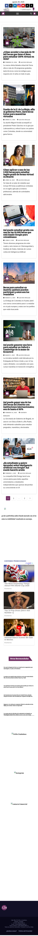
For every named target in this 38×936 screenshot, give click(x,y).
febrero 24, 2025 (11, 412)
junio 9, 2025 (9, 240)
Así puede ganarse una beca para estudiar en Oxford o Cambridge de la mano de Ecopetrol (17, 348)
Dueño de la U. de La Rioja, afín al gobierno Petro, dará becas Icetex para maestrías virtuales (19, 113)
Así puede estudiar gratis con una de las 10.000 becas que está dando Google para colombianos (18, 233)
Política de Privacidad (25, 931)
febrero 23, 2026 (11, 62)
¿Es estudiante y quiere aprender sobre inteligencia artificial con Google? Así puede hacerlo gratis (17, 466)
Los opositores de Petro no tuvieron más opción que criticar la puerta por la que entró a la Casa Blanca (18, 686)
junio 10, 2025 (10, 180)
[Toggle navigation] (17, 13)
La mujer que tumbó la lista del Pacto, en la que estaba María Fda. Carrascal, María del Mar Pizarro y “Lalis (18, 677)
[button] (31, 13)
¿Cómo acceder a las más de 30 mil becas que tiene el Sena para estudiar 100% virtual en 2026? (19, 55)
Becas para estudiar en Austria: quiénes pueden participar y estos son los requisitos (16, 291)
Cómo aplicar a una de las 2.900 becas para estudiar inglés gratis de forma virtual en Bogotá (18, 173)
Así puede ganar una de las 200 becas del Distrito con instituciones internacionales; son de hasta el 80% (18, 406)
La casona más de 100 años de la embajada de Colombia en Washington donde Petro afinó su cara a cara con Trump (18, 714)
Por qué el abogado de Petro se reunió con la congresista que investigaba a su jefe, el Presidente (18, 667)
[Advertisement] (19, 752)
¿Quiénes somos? (11, 931)
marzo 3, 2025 (10, 355)
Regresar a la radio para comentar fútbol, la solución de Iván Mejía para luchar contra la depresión (18, 705)
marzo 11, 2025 (10, 297)
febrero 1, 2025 (10, 473)
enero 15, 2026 (10, 119)
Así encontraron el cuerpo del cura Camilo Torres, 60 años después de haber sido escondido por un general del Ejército (18, 695)
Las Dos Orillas (26, 62)
